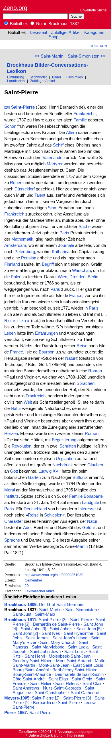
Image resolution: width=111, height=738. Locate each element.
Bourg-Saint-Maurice (32, 674)
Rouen (16, 182)
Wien (62, 277)
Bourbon (46, 352)
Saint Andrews (26, 688)
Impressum (75, 735)
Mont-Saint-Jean (54, 665)
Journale (66, 245)
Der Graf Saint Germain (61, 604)
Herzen (11, 433)
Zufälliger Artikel (65, 32)
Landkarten (16, 81)
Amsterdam (15, 245)
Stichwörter (38, 77)
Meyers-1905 (16, 698)
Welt (28, 402)
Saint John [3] (33, 629)
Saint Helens (67, 683)
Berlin (93, 277)
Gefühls (89, 527)
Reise (82, 345)
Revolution (21, 446)
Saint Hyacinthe (78, 633)
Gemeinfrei (33, 580)
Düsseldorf (25, 189)
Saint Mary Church (57, 642)
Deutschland (35, 509)
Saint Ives (51, 633)
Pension (28, 258)
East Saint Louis (88, 665)
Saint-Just (22, 614)
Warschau (81, 270)
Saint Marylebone (48, 647)
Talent (39, 195)
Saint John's (61, 629)
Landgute (90, 502)
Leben (10, 333)
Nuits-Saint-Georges (62, 688)
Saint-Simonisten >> (87, 56)
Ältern (71, 132)
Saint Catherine (85, 692)
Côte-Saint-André (29, 679)
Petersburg (25, 251)
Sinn (52, 208)
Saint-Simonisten (81, 609)
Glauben (95, 465)
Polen (16, 277)
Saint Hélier (41, 683)
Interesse (87, 509)
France (75, 295)
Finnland (12, 264)
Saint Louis (74, 651)
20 (27, 585)
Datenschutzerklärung (45, 735)
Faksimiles (74, 77)
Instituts (11, 496)
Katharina (60, 251)
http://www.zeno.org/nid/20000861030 (54, 575)
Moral (9, 490)
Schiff (58, 145)
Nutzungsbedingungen (75, 731)
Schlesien (53, 515)
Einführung (15, 77)
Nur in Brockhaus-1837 (57, 23)
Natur (70, 358)
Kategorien (94, 32)
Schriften (67, 446)
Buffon (79, 477)
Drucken (98, 46)
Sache (85, 226)
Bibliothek (18, 23)
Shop (53, 36)
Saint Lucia (78, 647)
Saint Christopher (51, 692)
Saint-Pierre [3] (77, 698)
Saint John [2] (25, 633)
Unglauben (66, 458)
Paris (64, 233)
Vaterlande (52, 157)
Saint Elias (58, 679)
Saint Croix (82, 679)
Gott (14, 471)
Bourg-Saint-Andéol (31, 670)
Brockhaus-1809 (20, 604)
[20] (7, 107)
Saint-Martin (50, 609)
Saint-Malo (45, 614)
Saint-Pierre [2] (52, 619)
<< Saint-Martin (48, 56)
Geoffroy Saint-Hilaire (32, 660)
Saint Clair (92, 683)
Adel (27, 527)
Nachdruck (62, 465)
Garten (34, 477)
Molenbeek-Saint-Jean (70, 656)
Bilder (56, 77)
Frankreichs (84, 113)
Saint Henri (34, 656)
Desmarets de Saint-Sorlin (79, 674)
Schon (10, 126)
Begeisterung (64, 440)
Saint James (37, 638)
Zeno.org (15, 7)
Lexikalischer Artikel (40, 591)
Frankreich (14, 214)
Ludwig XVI (48, 471)
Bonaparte (93, 496)
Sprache (12, 540)
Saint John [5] (89, 629)
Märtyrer (55, 164)
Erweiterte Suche (93, 10)
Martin (82, 546)
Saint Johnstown (45, 651)
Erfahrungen (46, 333)
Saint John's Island (69, 638)
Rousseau (17, 320)
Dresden (77, 277)
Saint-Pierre (23, 107)
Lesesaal (38, 32)
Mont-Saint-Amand (73, 660)
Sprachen (85, 383)
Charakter (13, 521)
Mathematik (22, 239)
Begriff (48, 264)
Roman (95, 371)
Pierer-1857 (15, 712)
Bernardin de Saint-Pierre (56, 624)
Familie (80, 120)
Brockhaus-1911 (20, 619)
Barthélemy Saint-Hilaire (74, 670)
